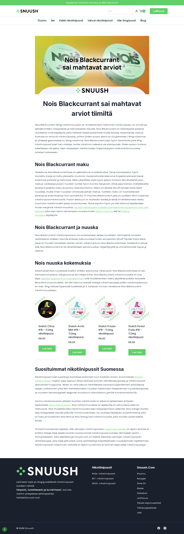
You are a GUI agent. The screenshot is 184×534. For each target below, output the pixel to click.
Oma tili (141, 483)
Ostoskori (142, 493)
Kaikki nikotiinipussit (71, 20)
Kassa (140, 488)
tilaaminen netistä (115, 429)
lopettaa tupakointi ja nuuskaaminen (62, 278)
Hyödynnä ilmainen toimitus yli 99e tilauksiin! (92, 2)
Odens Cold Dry (104, 211)
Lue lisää (47, 348)
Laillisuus (158, 11)
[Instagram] (165, 528)
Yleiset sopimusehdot (149, 502)
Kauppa (141, 478)
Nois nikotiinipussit (60, 404)
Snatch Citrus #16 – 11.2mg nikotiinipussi (46, 330)
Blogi (143, 20)
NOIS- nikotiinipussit (104, 483)
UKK (139, 512)
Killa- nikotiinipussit (103, 473)
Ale (53, 20)
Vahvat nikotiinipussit (100, 20)
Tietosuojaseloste (146, 507)
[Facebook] (158, 528)
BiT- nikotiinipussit (103, 478)
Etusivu (42, 20)
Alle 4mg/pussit (126, 20)
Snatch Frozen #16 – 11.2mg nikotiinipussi (107, 330)
